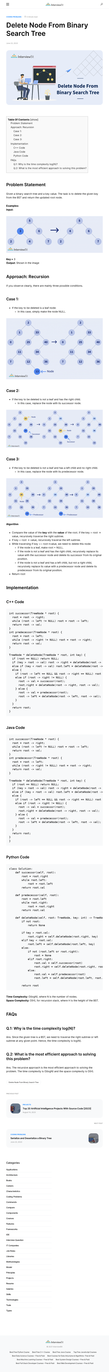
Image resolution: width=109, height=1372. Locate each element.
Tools (8, 1305)
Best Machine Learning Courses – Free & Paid (35, 1359)
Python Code (20, 155)
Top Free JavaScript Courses (85, 1352)
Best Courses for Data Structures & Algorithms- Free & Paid (70, 1356)
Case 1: (17, 131)
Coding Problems (13, 17)
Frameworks (12, 1229)
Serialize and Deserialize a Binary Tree (31, 1138)
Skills (8, 1294)
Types (9, 1310)
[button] (7, 4)
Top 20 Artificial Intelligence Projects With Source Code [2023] (57, 1108)
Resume (10, 1283)
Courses (10, 1218)
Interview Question (14, 1240)
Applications (12, 1169)
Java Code (19, 151)
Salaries (9, 1289)
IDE (7, 1234)
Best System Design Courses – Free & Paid (72, 1359)
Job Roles (10, 1251)
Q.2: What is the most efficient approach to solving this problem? (49, 168)
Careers (9, 1186)
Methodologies (13, 1262)
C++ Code (19, 147)
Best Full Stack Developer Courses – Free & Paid (35, 1363)
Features (10, 1224)
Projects (27, 1105)
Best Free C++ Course (41, 1352)
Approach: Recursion (22, 127)
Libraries (10, 1256)
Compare (10, 1207)
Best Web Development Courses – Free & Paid (75, 1363)
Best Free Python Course (19, 1352)
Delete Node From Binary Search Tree (24, 1082)
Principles (10, 1272)
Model (9, 1267)
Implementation (19, 143)
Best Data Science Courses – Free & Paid (28, 1356)
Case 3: (17, 139)
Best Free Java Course (62, 1352)
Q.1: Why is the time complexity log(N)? (35, 164)
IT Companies (12, 1245)
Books (9, 1180)
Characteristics (13, 1191)
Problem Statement (22, 123)
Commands (11, 1202)
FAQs (13, 160)
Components (12, 1213)
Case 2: (17, 135)
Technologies (12, 1299)
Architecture (11, 1175)
